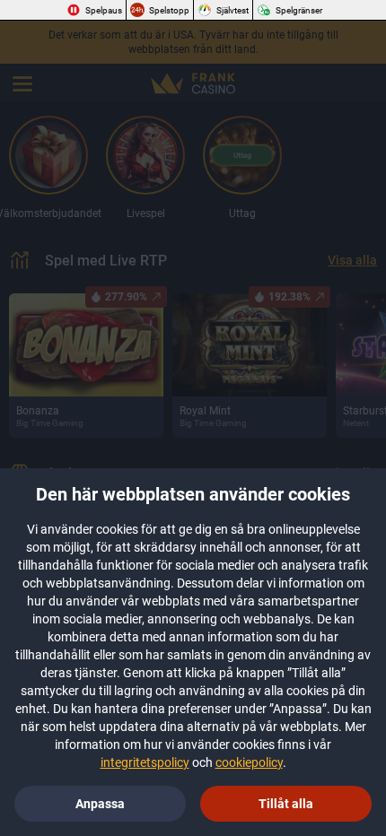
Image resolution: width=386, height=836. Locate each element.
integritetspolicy (145, 762)
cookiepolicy (249, 762)
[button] (286, 804)
